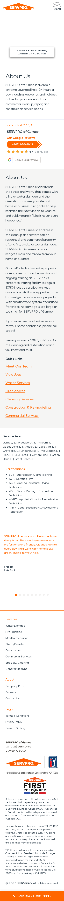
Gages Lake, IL (12, 446)
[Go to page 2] (20, 595)
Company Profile (15, 686)
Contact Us (12, 698)
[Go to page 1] (16, 595)
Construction (13, 650)
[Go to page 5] (32, 595)
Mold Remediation (17, 638)
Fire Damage (13, 631)
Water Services (17, 382)
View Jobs (13, 374)
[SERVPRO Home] (18, 6)
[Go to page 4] (28, 595)
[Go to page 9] (48, 595)
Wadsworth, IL (27, 442)
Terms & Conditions (17, 715)
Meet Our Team (18, 366)
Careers (10, 692)
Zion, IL (7, 454)
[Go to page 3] (24, 595)
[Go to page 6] (36, 595)
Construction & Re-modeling (28, 407)
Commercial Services (22, 415)
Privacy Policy (13, 722)
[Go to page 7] (40, 595)
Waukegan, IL (49, 450)
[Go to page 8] (44, 595)
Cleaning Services (19, 399)
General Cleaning (16, 668)
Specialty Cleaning (17, 662)
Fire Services (15, 391)
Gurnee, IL (9, 442)
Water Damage (15, 625)
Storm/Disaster (15, 644)
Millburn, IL (44, 442)
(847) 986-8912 (22, 144)
